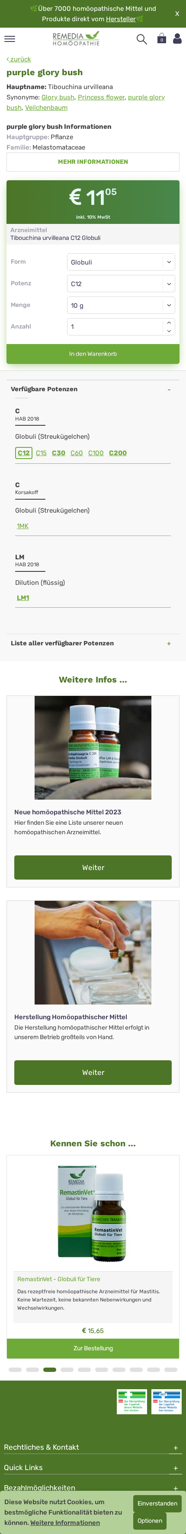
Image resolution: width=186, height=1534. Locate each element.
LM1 (23, 598)
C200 (118, 453)
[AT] (76, 38)
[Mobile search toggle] (142, 39)
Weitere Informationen (65, 1523)
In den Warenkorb (93, 353)
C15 (41, 453)
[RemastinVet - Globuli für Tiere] (93, 1213)
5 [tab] (84, 1370)
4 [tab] (67, 1370)
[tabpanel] (93, 1257)
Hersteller (121, 19)
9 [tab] (153, 1370)
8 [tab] (136, 1370)
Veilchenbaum (46, 108)
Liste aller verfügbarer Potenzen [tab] (62, 643)
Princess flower (101, 97)
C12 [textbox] (76, 284)
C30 (58, 453)
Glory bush (58, 97)
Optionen (150, 1520)
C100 (96, 453)
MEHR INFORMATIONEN (93, 162)
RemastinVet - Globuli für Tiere (58, 1279)
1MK (23, 526)
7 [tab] (118, 1370)
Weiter (93, 867)
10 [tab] (170, 1370)
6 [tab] (101, 1370)
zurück (20, 59)
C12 (24, 453)
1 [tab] (15, 1370)
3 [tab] (49, 1370)
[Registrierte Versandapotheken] (132, 1401)
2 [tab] (32, 1370)
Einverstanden (157, 1503)
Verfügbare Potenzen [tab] (44, 389)
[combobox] (121, 283)
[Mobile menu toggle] (9, 40)
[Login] (177, 39)
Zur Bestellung (93, 1348)
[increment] (169, 322)
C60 (77, 453)
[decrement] (169, 331)
